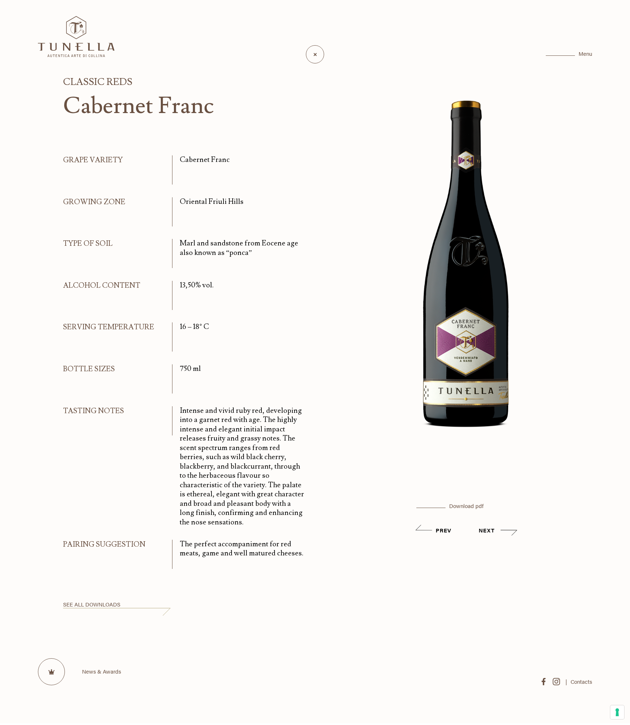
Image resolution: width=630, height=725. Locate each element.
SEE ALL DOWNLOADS (91, 604)
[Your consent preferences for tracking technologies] (617, 712)
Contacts (581, 681)
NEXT (488, 530)
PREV (444, 530)
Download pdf (466, 505)
